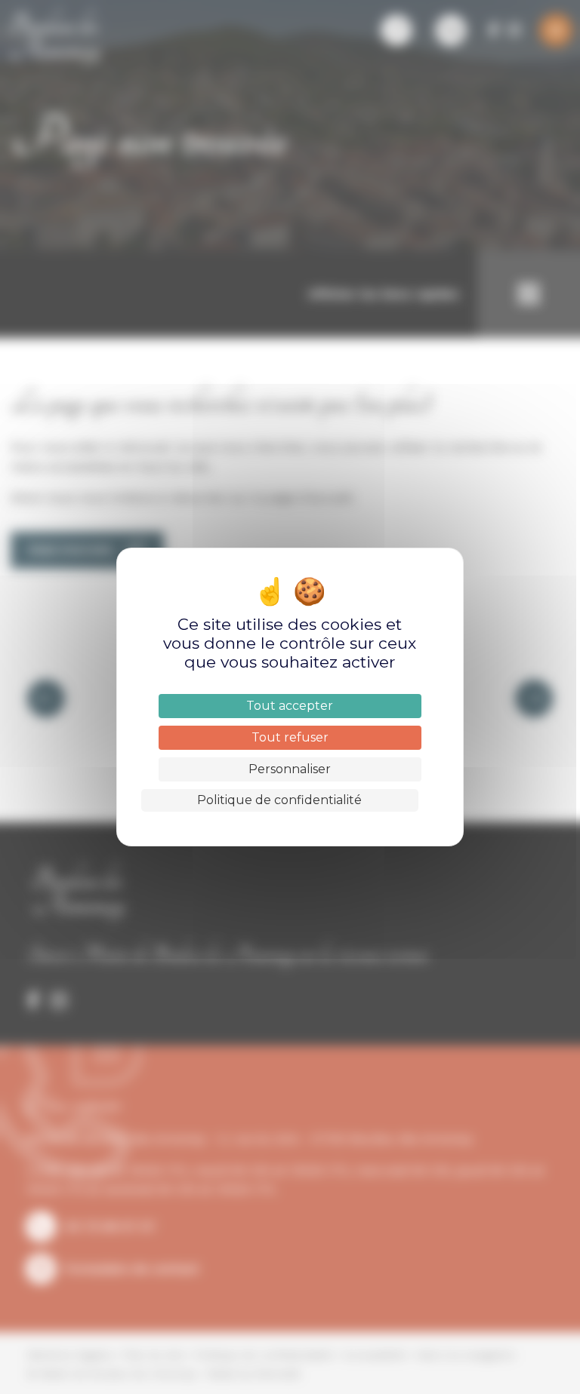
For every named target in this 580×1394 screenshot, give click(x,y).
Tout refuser (290, 737)
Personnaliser (289, 769)
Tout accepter (289, 706)
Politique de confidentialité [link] (279, 800)
